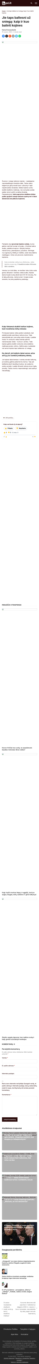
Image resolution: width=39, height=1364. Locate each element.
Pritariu (9, 428)
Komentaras (6, 1095)
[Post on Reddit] (10, 36)
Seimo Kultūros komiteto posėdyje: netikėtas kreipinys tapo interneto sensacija (17, 1277)
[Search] (31, 3)
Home (4, 11)
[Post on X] (6, 36)
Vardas (5, 1058)
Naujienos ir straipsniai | (23, 1358)
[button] (36, 3)
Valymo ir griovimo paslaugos (19, 1362)
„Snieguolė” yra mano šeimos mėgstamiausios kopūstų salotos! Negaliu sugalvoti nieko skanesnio (18, 1263)
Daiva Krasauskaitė (9, 30)
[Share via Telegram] (16, 36)
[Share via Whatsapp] (19, 36)
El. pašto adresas (8, 1066)
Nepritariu (21, 428)
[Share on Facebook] (3, 36)
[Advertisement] (19, 222)
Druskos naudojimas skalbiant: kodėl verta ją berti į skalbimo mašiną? (7, 1309)
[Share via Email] (13, 36)
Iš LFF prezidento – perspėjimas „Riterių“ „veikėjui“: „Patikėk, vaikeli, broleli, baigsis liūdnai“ (17, 1291)
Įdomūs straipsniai (9, 1358)
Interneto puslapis (8, 1073)
